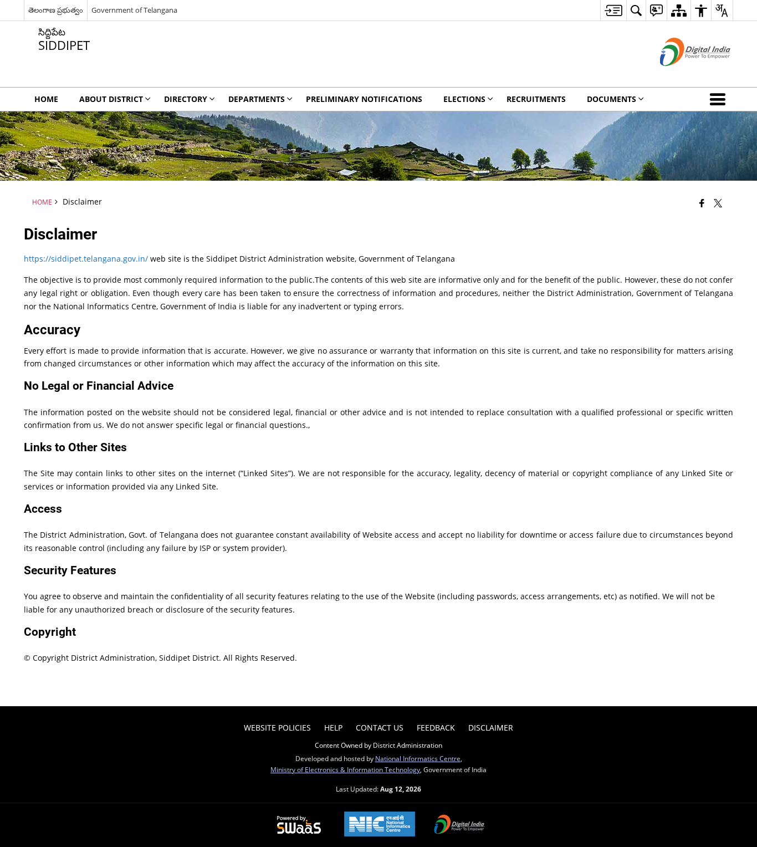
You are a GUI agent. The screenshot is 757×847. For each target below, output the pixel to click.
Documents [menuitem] (611, 99)
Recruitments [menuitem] (536, 99)
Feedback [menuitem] (436, 727)
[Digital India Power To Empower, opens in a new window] (459, 825)
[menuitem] (613, 10)
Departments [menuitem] (256, 99)
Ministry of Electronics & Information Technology (345, 769)
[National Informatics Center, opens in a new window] (379, 825)
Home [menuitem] (46, 99)
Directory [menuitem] (185, 99)
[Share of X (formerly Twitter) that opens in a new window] (718, 202)
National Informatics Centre (418, 758)
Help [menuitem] (333, 727)
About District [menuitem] (111, 99)
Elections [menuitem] (464, 99)
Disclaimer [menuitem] (490, 727)
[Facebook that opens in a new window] (702, 202)
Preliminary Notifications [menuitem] (364, 99)
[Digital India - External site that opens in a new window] (681, 75)
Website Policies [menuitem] (277, 727)
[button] (720, 99)
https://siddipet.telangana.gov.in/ (86, 258)
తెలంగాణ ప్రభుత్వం (55, 10)
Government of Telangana (134, 10)
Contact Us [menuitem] (379, 727)
